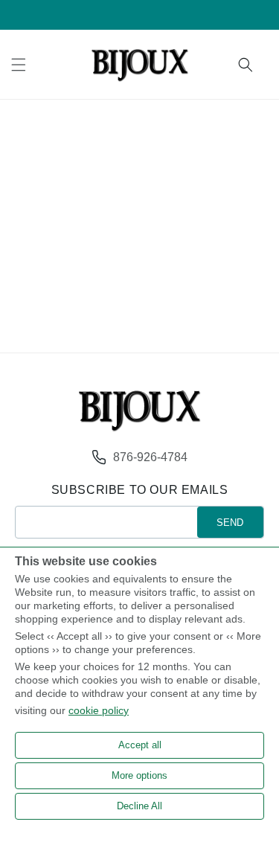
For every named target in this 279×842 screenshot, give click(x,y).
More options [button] (139, 775)
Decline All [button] (139, 806)
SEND (230, 522)
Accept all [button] (139, 745)
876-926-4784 (150, 457)
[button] (18, 64)
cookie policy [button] (98, 710)
